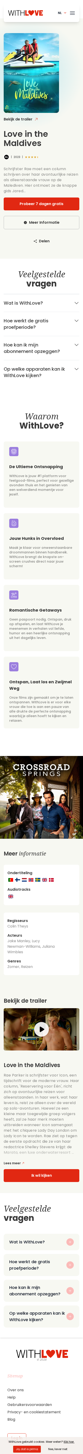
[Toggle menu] (72, 12)
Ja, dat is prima (27, 1449)
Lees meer (12, 1163)
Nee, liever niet (57, 1449)
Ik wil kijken (41, 1175)
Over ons (15, 1390)
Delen (44, 241)
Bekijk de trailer (18, 119)
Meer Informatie (44, 222)
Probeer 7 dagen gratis (41, 203)
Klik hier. (69, 1442)
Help (11, 1397)
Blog (11, 1419)
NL (60, 13)
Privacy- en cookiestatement (34, 1412)
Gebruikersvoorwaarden (29, 1404)
